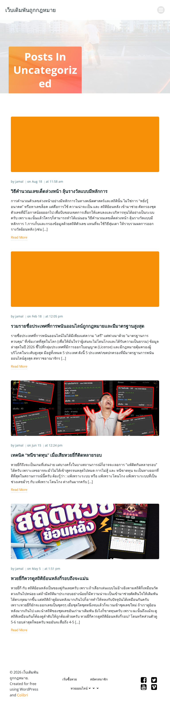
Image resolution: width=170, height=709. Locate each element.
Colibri (22, 695)
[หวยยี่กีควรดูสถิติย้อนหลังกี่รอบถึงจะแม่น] (85, 531)
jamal (19, 181)
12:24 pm (55, 445)
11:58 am (56, 181)
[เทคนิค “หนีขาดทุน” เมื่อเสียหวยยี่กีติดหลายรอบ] (85, 407)
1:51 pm (54, 568)
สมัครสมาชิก (99, 679)
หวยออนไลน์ (79, 688)
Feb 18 (37, 316)
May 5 (36, 568)
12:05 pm (56, 316)
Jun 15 (36, 445)
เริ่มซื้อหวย (69, 679)
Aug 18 (37, 181)
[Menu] (161, 10)
